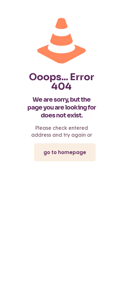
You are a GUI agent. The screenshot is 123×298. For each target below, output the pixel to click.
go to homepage (65, 152)
